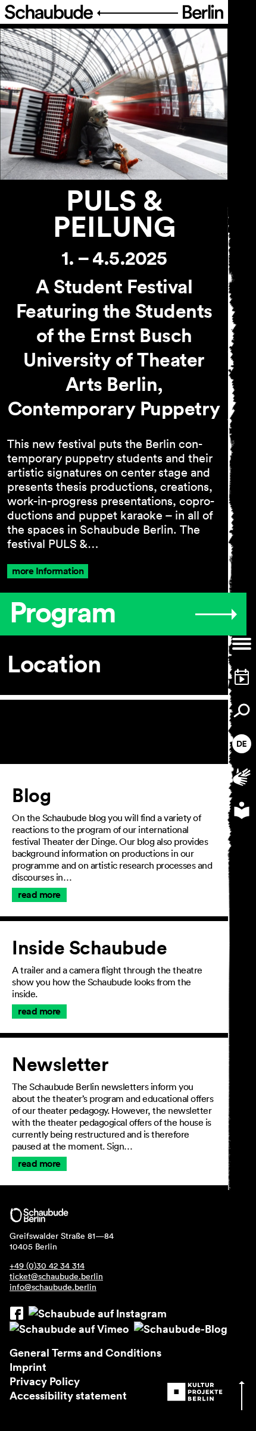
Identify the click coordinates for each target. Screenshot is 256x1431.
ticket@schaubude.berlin (56, 1276)
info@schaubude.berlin (53, 1287)
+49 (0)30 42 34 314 (47, 1265)
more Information (47, 571)
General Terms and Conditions (85, 1352)
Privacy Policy (45, 1381)
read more (39, 894)
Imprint (28, 1367)
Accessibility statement (68, 1395)
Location (54, 664)
